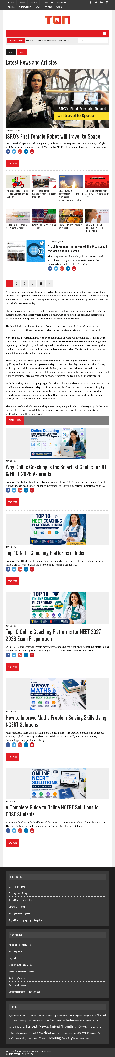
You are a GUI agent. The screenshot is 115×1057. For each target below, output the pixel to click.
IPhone (88, 1020)
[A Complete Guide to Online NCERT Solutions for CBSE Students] (58, 797)
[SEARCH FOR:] (93, 40)
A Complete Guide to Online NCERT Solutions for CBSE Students (53, 810)
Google (48, 1020)
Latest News (37, 1026)
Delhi (15, 1020)
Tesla (30, 1038)
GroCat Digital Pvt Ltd (23, 1054)
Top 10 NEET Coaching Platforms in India (45, 552)
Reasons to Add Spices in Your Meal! (70, 226)
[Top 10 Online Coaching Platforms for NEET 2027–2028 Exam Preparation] (58, 621)
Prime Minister (58, 1033)
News (47, 1032)
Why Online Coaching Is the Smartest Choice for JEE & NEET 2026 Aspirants (56, 470)
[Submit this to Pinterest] (32, 151)
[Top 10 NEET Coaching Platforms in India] (58, 542)
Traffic (35, 1038)
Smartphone (84, 1032)
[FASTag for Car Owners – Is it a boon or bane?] (18, 220)
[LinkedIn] (101, 2)
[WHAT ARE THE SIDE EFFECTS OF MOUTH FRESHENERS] (97, 220)
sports (94, 1033)
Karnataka (14, 1027)
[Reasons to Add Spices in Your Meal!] (71, 220)
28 (41, 283)
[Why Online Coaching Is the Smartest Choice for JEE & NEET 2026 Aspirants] (58, 457)
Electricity (22, 1020)
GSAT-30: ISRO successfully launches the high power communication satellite (71, 195)
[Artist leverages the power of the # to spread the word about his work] (25, 260)
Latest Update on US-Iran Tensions (44, 226)
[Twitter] (96, 2)
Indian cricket (79, 1021)
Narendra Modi (30, 1033)
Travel (42, 1038)
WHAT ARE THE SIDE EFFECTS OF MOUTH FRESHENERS (94, 228)
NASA (40, 1033)
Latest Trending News (68, 1026)
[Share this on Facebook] (8, 151)
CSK (10, 1020)
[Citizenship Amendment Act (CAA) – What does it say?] (97, 186)
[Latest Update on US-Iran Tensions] (44, 220)
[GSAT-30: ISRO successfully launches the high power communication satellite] (71, 186)
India (70, 1020)
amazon (37, 1015)
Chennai (101, 1015)
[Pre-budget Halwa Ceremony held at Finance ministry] (44, 186)
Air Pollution (28, 1015)
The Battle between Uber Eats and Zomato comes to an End (17, 194)
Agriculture (14, 1015)
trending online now (70, 311)
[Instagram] (107, 2)
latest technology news (41, 311)
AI (21, 1015)
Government (59, 1020)
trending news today (49, 406)
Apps (60, 1016)
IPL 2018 (96, 1020)
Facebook (31, 1020)
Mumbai (20, 1033)
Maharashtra (94, 1027)
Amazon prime (46, 1016)
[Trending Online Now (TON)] (57, 20)
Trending (54, 1038)
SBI (74, 1033)
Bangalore (88, 1015)
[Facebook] (90, 2)
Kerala (22, 1027)
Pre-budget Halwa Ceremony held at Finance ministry (44, 194)
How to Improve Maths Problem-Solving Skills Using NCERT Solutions (56, 720)
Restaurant (68, 1033)
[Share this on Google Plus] (20, 151)
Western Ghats (84, 1039)
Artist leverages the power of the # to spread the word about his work (77, 248)
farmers (39, 1020)
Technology (21, 1038)
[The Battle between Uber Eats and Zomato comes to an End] (18, 186)
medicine (12, 1033)
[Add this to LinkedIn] (26, 151)
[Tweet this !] (14, 151)
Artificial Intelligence (72, 1015)
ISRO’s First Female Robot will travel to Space (53, 136)
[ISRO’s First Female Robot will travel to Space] (57, 126)
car (95, 1015)
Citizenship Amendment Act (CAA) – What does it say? (97, 194)
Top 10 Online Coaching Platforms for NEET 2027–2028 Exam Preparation (55, 634)
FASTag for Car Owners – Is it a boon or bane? (17, 226)
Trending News (69, 1038)
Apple (55, 1015)
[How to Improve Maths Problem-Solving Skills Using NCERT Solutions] (58, 707)
